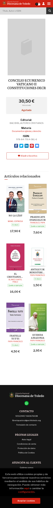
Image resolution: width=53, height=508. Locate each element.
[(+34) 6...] (26, 403)
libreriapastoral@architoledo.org (26, 420)
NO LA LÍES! (15, 215)
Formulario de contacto (26, 425)
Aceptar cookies (26, 501)
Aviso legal (26, 439)
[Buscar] (49, 10)
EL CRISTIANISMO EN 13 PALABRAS (15, 275)
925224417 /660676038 (26, 416)
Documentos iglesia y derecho (26, 131)
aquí (26, 488)
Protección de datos (26, 448)
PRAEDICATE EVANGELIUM (38, 218)
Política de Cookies (26, 453)
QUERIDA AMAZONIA (37, 336)
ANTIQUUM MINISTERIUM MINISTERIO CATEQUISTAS (37, 271)
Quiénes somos (26, 467)
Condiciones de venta (26, 444)
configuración (26, 491)
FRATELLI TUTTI (15, 337)
